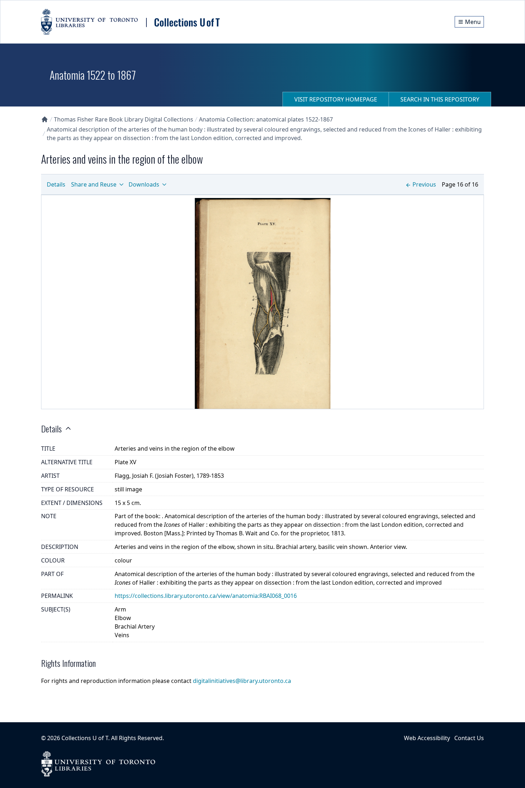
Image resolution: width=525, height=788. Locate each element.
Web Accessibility (427, 738)
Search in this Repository (439, 99)
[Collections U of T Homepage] (44, 119)
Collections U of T (84, 738)
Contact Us (469, 738)
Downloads (144, 184)
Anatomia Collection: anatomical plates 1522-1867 (266, 119)
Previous (424, 184)
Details (56, 184)
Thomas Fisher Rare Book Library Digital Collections (123, 119)
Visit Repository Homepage (335, 99)
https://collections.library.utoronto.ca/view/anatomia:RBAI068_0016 (206, 596)
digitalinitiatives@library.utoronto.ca (242, 681)
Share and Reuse (93, 184)
